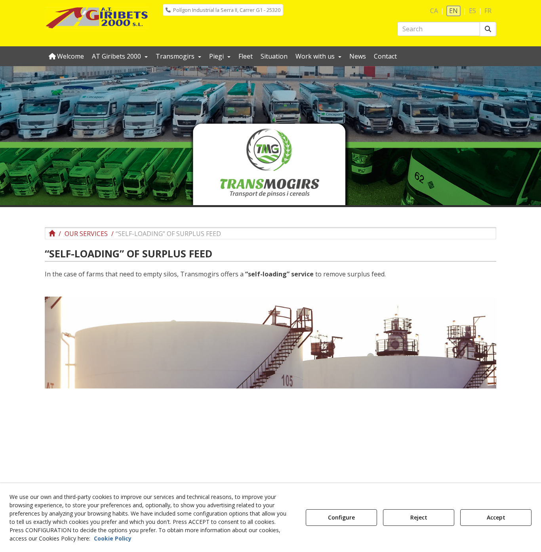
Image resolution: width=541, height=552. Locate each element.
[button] (97, 18)
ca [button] (434, 10)
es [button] (472, 10)
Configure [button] (341, 517)
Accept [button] (496, 517)
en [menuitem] (453, 10)
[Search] (488, 29)
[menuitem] (223, 10)
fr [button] (487, 10)
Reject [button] (418, 517)
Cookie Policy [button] (112, 538)
